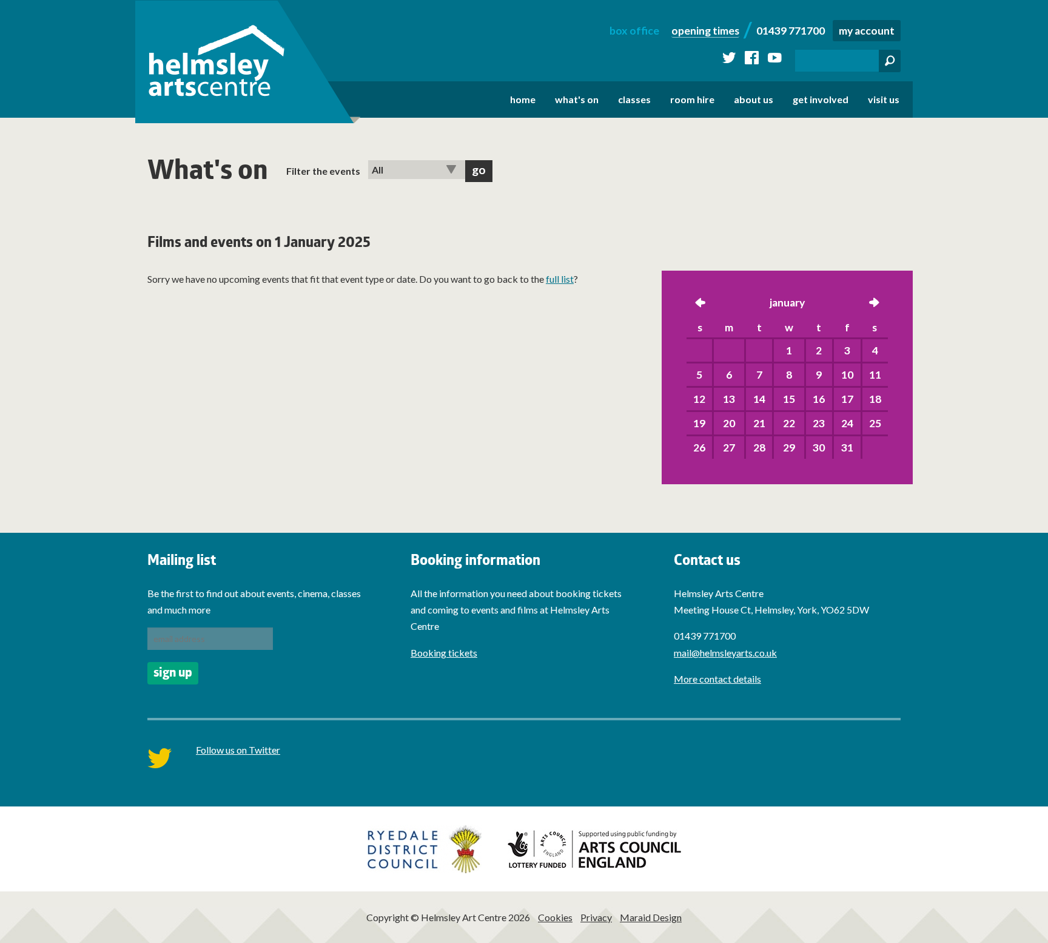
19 (699, 423)
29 (789, 447)
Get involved (820, 99)
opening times (705, 30)
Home (523, 99)
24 (847, 423)
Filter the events (323, 171)
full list (560, 279)
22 (789, 423)
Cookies (555, 917)
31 (847, 447)
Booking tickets (444, 652)
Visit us (883, 99)
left (700, 303)
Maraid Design (651, 917)
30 (819, 447)
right (873, 303)
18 (875, 399)
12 (699, 399)
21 (759, 423)
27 (729, 447)
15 (789, 399)
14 (759, 399)
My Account (867, 30)
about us (753, 99)
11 (875, 374)
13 (729, 399)
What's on (577, 99)
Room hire (692, 99)
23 (819, 423)
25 (875, 423)
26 (699, 447)
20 (729, 423)
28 (759, 447)
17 (847, 399)
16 (819, 399)
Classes (634, 99)
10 (847, 374)
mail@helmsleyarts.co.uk (725, 652)
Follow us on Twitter (238, 749)
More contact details (717, 678)
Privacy (596, 917)
